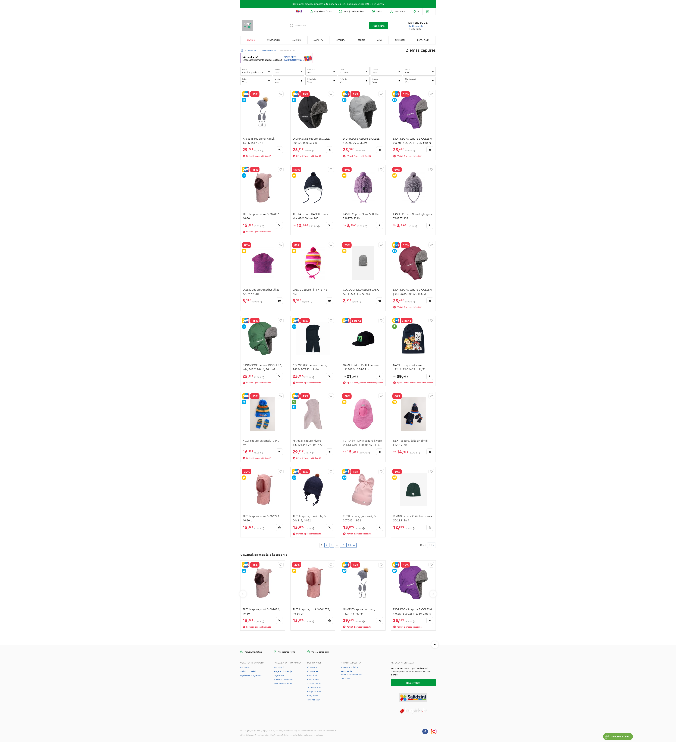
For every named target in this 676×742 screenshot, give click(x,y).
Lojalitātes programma (250, 675)
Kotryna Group (314, 691)
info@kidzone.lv (415, 26)
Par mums (244, 667)
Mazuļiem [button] (318, 40)
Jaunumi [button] (296, 40)
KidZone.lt (312, 667)
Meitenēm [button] (341, 40)
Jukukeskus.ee (314, 687)
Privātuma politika (349, 667)
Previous (242, 593)
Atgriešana (279, 675)
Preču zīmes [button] (423, 40)
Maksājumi (279, 667)
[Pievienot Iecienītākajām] (280, 94)
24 (430, 545)
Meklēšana (378, 25)
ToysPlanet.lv (313, 700)
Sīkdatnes (345, 678)
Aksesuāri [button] (400, 40)
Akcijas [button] (251, 40)
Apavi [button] (379, 40)
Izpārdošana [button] (273, 40)
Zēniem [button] (361, 40)
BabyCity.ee (313, 679)
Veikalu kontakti (248, 671)
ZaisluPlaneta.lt (314, 683)
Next (433, 593)
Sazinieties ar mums (283, 683)
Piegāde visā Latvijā (283, 671)
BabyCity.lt (312, 675)
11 (343, 545)
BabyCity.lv (312, 695)
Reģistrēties (413, 682)
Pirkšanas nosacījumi (283, 679)
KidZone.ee (312, 671)
